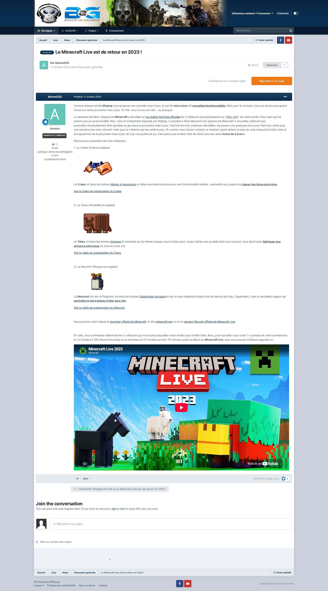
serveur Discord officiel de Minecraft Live (209, 321)
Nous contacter (87, 585)
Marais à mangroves (123, 184)
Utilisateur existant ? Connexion (252, 13)
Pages (92, 30)
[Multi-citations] (77, 478)
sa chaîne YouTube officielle (163, 116)
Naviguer (47, 30)
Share (254, 65)
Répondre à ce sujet (271, 81)
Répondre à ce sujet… (70, 523)
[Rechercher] (291, 30)
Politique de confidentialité (61, 585)
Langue (38, 585)
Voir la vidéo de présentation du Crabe (97, 191)
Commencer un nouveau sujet (226, 81)
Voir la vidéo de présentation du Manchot (99, 307)
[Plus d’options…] (285, 96)
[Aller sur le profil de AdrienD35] (44, 65)
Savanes (115, 241)
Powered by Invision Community (277, 583)
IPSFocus (54, 581)
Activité (70, 30)
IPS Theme (40, 581)
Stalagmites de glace (153, 296)
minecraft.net (164, 321)
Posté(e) (87, 96)
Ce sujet (278, 30)
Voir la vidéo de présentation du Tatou (97, 252)
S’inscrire (283, 13)
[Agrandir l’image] (97, 165)
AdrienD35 (62, 62)
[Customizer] (296, 13)
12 (56, 144)
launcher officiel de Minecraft (128, 321)
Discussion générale (90, 67)
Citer (85, 478)
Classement (116, 30)
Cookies (103, 585)
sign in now (118, 508)
